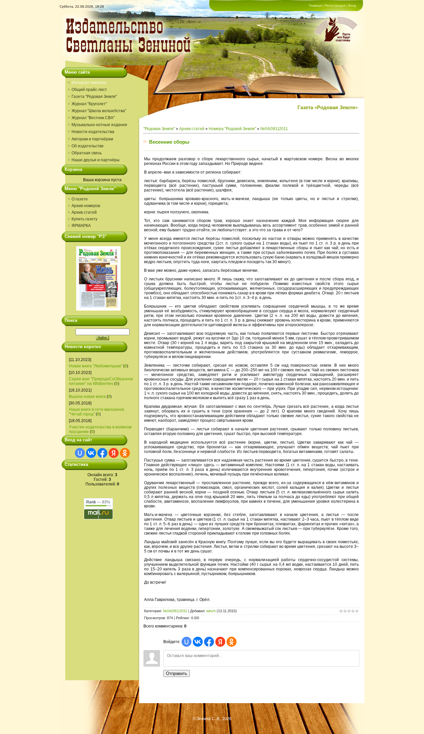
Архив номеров (86, 205)
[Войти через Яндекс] (114, 453)
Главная (315, 5)
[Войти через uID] (80, 453)
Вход (352, 5)
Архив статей (84, 212)
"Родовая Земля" (159, 128)
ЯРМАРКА (81, 225)
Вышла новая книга (87, 396)
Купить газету (84, 219)
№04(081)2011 (274, 128)
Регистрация (335, 5)
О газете (80, 199)
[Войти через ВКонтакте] (91, 453)
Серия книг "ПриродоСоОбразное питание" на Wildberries (101, 381)
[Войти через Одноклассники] (125, 453)
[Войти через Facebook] (102, 453)
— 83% (98, 502)
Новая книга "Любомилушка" (95, 366)
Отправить (176, 673)
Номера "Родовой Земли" (232, 128)
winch (211, 611)
